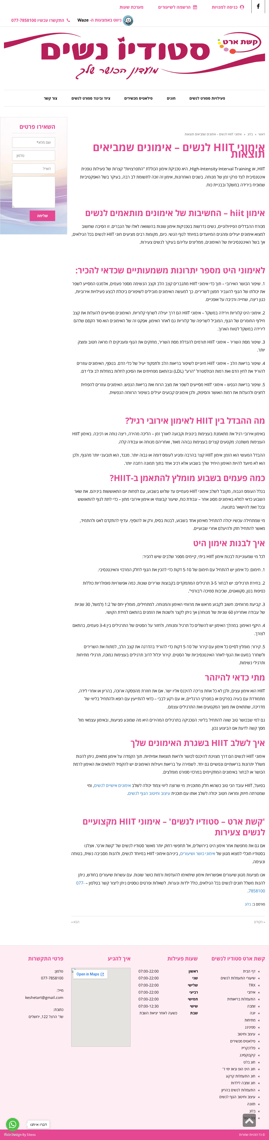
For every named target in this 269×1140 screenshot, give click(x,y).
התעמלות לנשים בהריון (238, 1089)
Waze (83, 20)
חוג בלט (249, 1062)
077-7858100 (52, 977)
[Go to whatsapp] (12, 1124)
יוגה (252, 1012)
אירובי (251, 992)
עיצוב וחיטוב (246, 1033)
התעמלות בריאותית (241, 998)
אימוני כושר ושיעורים (197, 853)
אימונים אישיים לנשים (112, 785)
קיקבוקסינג (247, 1054)
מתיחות (250, 1020)
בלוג (250, 134)
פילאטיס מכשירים (242, 1041)
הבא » (75, 921)
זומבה (251, 1006)
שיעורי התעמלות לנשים (238, 977)
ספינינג (250, 1027)
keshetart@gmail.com (44, 997)
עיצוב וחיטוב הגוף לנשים (149, 793)
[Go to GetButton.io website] (12, 1134)
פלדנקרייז (248, 1047)
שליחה (42, 215)
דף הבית (249, 971)
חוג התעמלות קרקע (240, 1075)
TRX (252, 985)
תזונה (251, 1103)
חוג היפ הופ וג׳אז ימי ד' (239, 1068)
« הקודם (259, 921)
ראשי (261, 134)
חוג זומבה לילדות (243, 1082)
